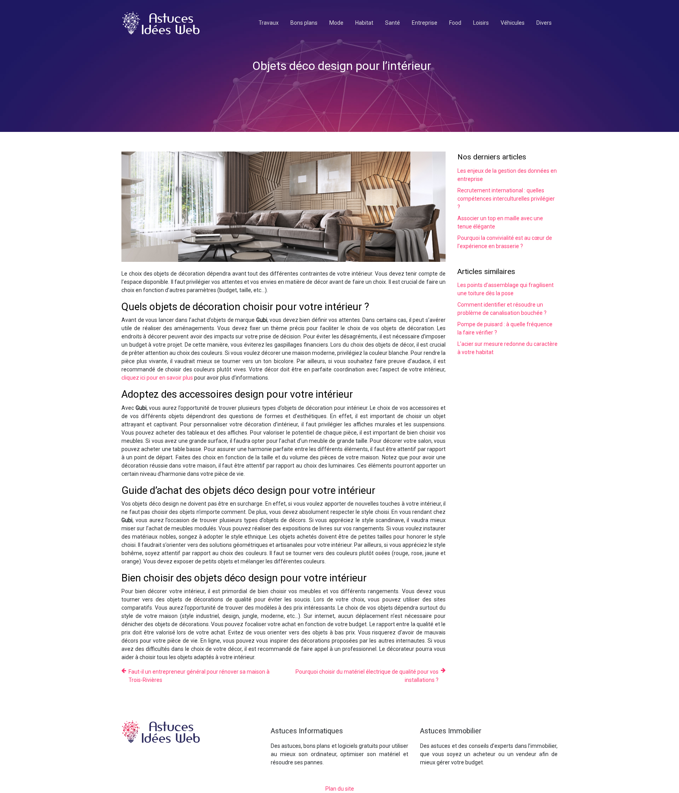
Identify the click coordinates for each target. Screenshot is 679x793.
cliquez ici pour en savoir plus (157, 378)
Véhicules (513, 23)
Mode (336, 23)
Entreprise (424, 23)
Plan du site (339, 789)
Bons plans (303, 23)
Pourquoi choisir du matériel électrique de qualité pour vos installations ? (367, 676)
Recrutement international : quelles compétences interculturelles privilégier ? (506, 198)
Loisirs (481, 23)
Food (455, 23)
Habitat (364, 23)
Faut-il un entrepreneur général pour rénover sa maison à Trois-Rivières (199, 676)
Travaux (269, 23)
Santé (392, 23)
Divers (544, 23)
